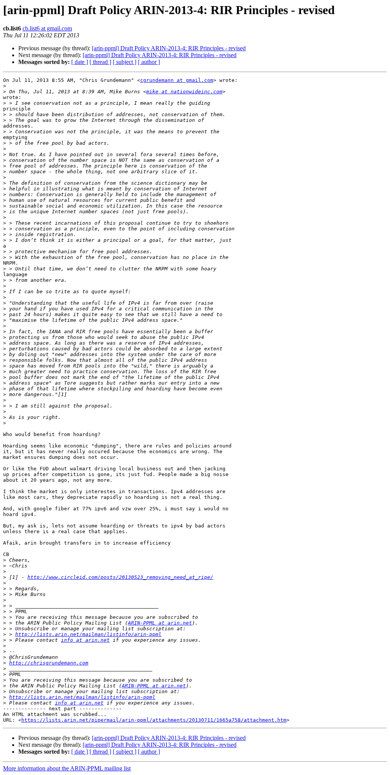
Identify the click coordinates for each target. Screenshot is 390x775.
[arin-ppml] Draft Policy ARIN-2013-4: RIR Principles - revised (169, 48)
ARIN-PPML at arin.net (160, 623)
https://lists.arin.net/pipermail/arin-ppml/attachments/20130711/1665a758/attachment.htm (153, 720)
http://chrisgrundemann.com (48, 663)
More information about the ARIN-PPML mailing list (67, 768)
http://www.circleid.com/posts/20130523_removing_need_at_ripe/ (120, 577)
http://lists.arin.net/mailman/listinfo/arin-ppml (88, 634)
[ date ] (79, 62)
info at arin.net (85, 640)
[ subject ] (124, 62)
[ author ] (149, 62)
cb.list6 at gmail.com (47, 28)
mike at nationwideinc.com (184, 91)
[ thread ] (100, 62)
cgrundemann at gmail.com (176, 80)
